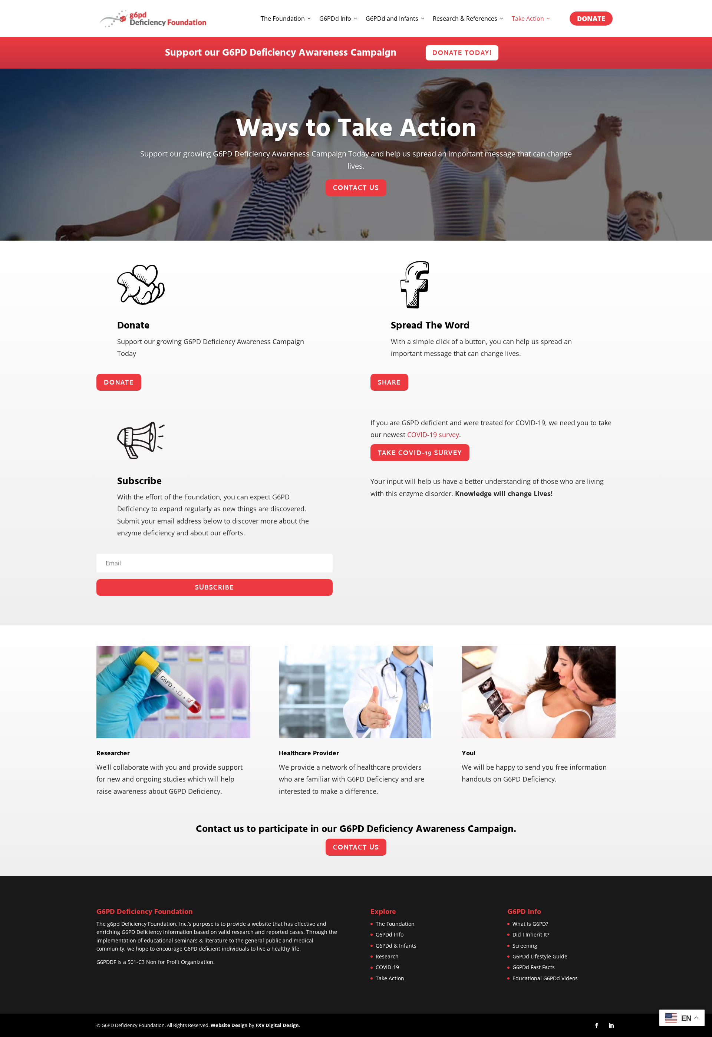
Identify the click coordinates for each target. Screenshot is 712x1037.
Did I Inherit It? (530, 934)
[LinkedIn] (611, 1026)
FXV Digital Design (277, 1025)
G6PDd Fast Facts (533, 967)
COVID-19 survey (433, 434)
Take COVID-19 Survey (420, 453)
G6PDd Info (335, 18)
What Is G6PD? (530, 923)
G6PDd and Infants (392, 18)
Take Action (528, 18)
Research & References (465, 18)
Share (389, 382)
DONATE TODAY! (462, 53)
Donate (591, 18)
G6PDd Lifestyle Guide (539, 956)
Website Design (229, 1025)
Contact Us (356, 188)
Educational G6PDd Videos (545, 978)
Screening (524, 945)
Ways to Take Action (356, 128)
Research (387, 956)
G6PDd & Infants (396, 945)
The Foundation (283, 18)
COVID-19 (387, 967)
